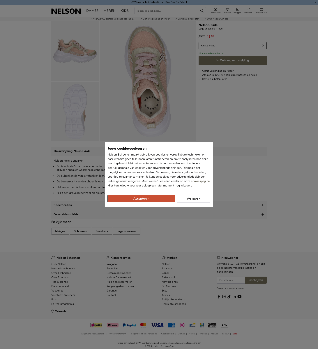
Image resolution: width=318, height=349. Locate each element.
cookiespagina (200, 181)
